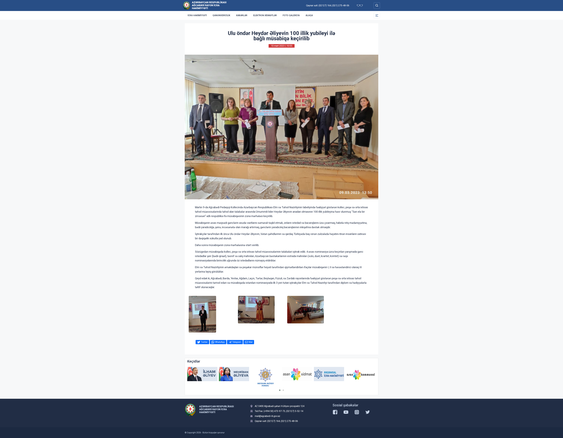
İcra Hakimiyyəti (197, 15)
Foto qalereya (291, 15)
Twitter (204, 342)
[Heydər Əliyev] (361, 374)
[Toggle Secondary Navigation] (377, 15)
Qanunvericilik (221, 15)
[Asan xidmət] (266, 374)
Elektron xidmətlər (265, 15)
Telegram (236, 342)
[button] (280, 390)
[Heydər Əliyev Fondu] (234, 377)
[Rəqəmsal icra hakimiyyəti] (297, 374)
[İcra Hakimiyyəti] (186, 5)
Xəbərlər (241, 15)
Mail (250, 342)
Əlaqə (309, 15)
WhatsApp (220, 342)
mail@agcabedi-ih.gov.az (267, 416)
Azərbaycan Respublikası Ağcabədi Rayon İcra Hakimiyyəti (209, 5)
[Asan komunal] (329, 374)
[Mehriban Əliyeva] (202, 374)
